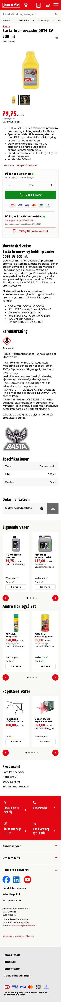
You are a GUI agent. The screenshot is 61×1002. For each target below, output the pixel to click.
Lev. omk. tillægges (12, 122)
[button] (27, 598)
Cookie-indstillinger (17, 975)
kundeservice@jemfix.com (22, 925)
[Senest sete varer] (57, 37)
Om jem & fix (11, 857)
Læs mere (8, 165)
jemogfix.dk (12, 954)
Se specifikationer (26, 165)
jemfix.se (10, 961)
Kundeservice (12, 846)
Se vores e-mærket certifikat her (18, 936)
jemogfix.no (12, 968)
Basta (6, 26)
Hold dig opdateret (15, 869)
